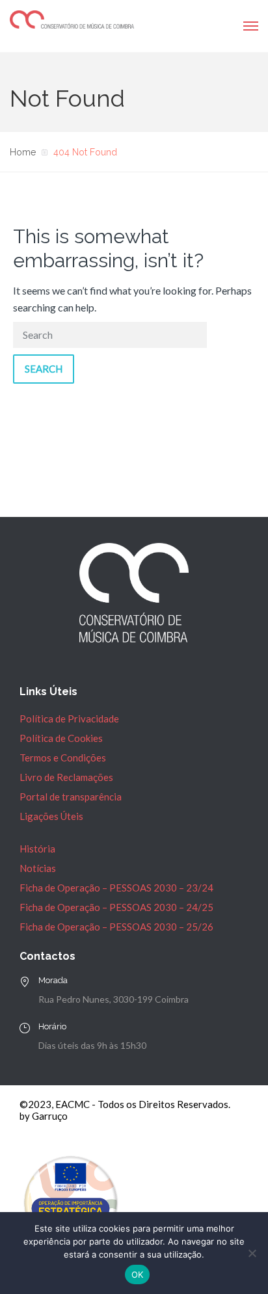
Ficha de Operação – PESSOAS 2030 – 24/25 (116, 907)
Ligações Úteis (51, 816)
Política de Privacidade (69, 718)
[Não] (251, 1253)
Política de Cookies (61, 738)
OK (137, 1274)
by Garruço (44, 1116)
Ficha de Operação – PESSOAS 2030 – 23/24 (116, 887)
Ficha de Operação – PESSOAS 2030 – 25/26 (116, 926)
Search (43, 369)
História (37, 848)
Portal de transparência (71, 796)
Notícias (38, 868)
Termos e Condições (63, 757)
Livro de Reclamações (66, 777)
